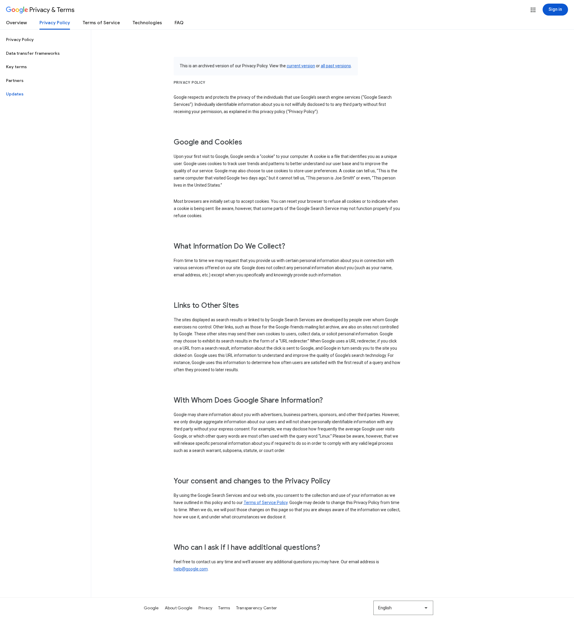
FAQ (179, 22)
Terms (224, 608)
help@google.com (191, 569)
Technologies (147, 22)
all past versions (336, 65)
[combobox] (403, 608)
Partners (15, 80)
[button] (533, 10)
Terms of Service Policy (266, 502)
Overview (16, 22)
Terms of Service (101, 22)
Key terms (16, 66)
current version (301, 65)
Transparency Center (256, 608)
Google (151, 608)
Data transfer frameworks (33, 53)
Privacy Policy (54, 22)
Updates (15, 94)
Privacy (206, 608)
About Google (179, 608)
